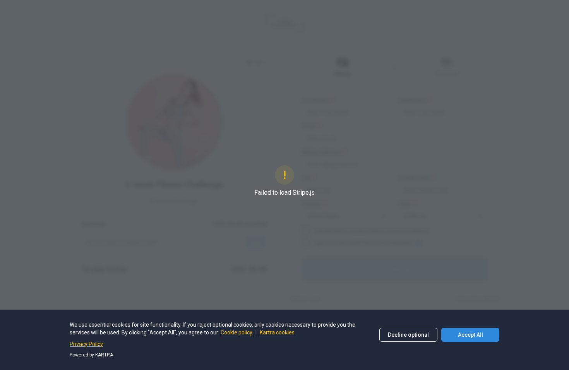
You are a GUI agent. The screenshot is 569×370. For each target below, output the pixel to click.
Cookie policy (237, 332)
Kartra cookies (277, 332)
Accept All (470, 335)
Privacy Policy (86, 344)
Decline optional (408, 335)
